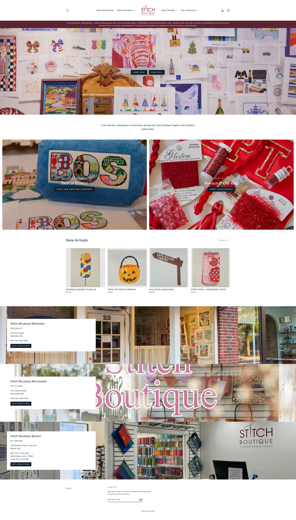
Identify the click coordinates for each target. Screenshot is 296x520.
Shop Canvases (125, 10)
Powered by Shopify (148, 511)
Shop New (139, 72)
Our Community (189, 10)
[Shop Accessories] (221, 185)
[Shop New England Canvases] (74, 185)
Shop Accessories (105, 10)
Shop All (156, 72)
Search (68, 488)
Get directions (21, 346)
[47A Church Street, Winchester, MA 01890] (148, 393)
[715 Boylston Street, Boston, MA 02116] (148, 450)
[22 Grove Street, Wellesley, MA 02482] (148, 335)
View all (223, 240)
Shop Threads (168, 10)
